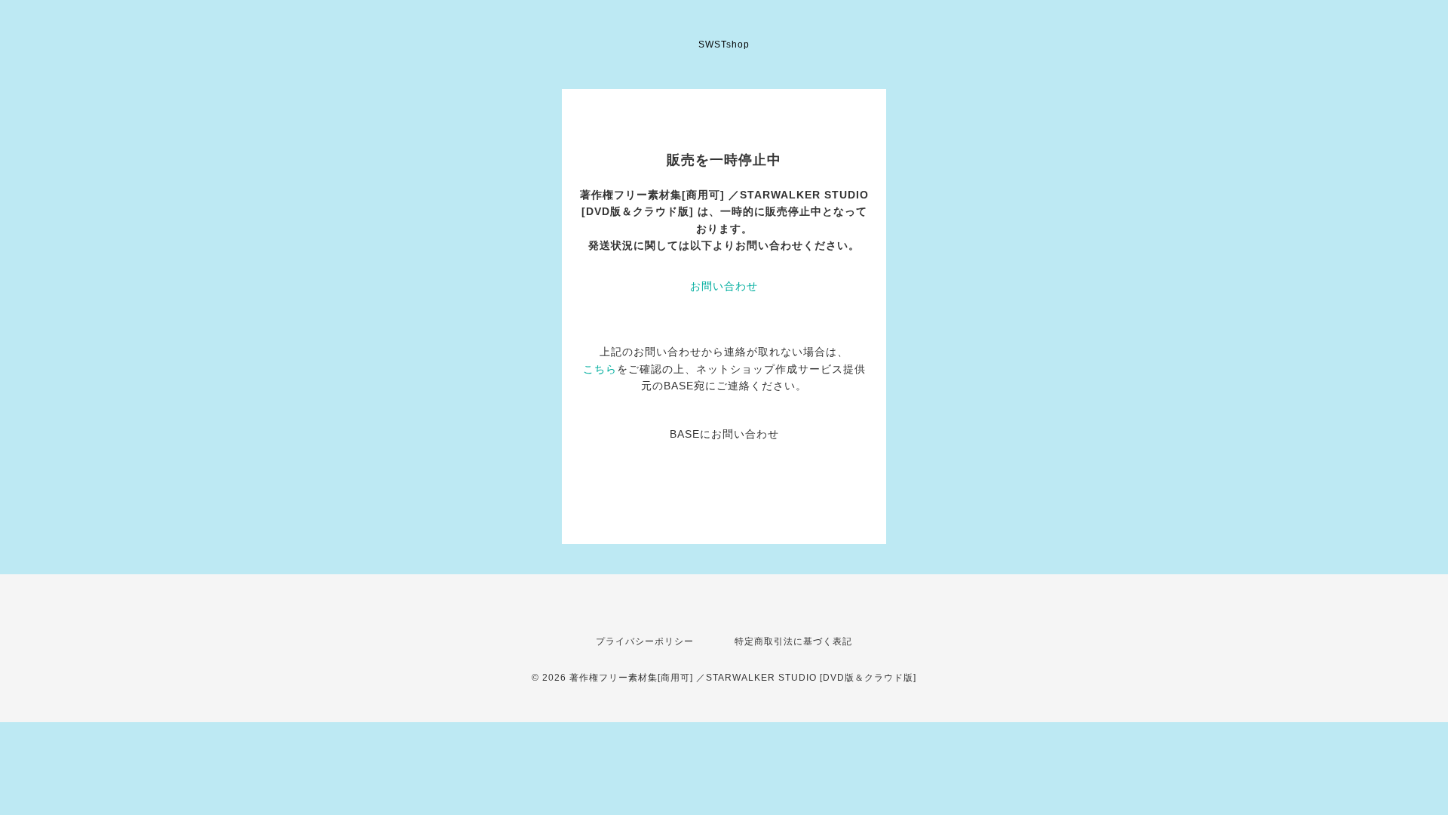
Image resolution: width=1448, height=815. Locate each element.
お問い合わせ (724, 286)
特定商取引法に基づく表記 (793, 641)
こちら (600, 369)
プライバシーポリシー (645, 641)
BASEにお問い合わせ (724, 434)
